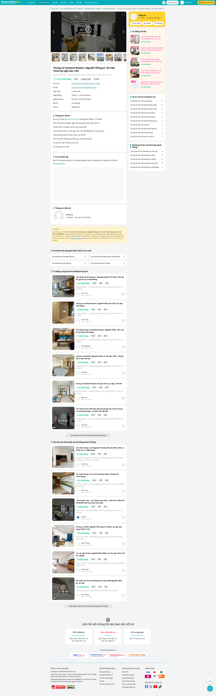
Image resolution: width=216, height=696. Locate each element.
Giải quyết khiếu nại (128, 687)
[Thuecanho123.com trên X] (150, 686)
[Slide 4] (82, 57)
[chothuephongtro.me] (137, 655)
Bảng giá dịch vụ (91, 2)
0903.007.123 (83, 638)
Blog (71, 2)
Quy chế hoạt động (128, 681)
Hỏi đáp (79, 2)
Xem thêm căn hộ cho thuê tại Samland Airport (88, 435)
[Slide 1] (56, 57)
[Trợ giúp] (210, 688)
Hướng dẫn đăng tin (106, 675)
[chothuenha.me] (118, 655)
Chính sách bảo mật (128, 684)
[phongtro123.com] (98, 655)
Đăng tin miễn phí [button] (207, 2)
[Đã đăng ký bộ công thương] (58, 687)
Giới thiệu (125, 672)
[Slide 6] (100, 57)
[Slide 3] (74, 57)
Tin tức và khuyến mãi (106, 684)
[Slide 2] (65, 57)
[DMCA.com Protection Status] (71, 687)
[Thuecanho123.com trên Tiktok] (160, 686)
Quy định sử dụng (128, 675)
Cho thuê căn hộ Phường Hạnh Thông (85, 83)
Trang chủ (31, 2)
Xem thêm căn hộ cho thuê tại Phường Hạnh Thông (88, 606)
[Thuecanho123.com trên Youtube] (155, 687)
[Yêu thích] (123, 294)
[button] (163, 2)
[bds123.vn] (79, 655)
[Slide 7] (109, 57)
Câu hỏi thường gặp (106, 678)
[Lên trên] (210, 681)
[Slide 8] (118, 57)
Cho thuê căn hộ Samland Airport (84, 87)
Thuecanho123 (139, 638)
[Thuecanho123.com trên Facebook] (146, 686)
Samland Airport (73, 119)
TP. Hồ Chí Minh (44, 2)
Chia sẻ (148, 23)
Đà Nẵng (63, 2)
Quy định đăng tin (128, 678)
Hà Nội (54, 2)
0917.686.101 (112, 638)
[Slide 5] (91, 57)
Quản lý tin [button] (173, 2)
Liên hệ (101, 681)
